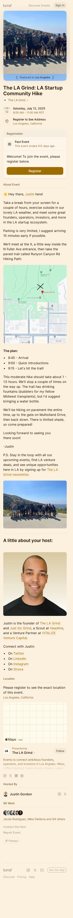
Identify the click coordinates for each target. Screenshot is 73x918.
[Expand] (35, 768)
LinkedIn (19, 659)
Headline (56, 628)
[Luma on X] (35, 870)
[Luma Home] (7, 5)
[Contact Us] (42, 870)
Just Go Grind (20, 628)
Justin (29, 194)
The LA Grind (50, 623)
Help (32, 877)
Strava (18, 669)
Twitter (18, 653)
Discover (9, 877)
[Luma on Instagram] (28, 870)
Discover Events (39, 5)
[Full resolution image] (35, 304)
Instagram (21, 664)
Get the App (57, 870)
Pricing (21, 877)
